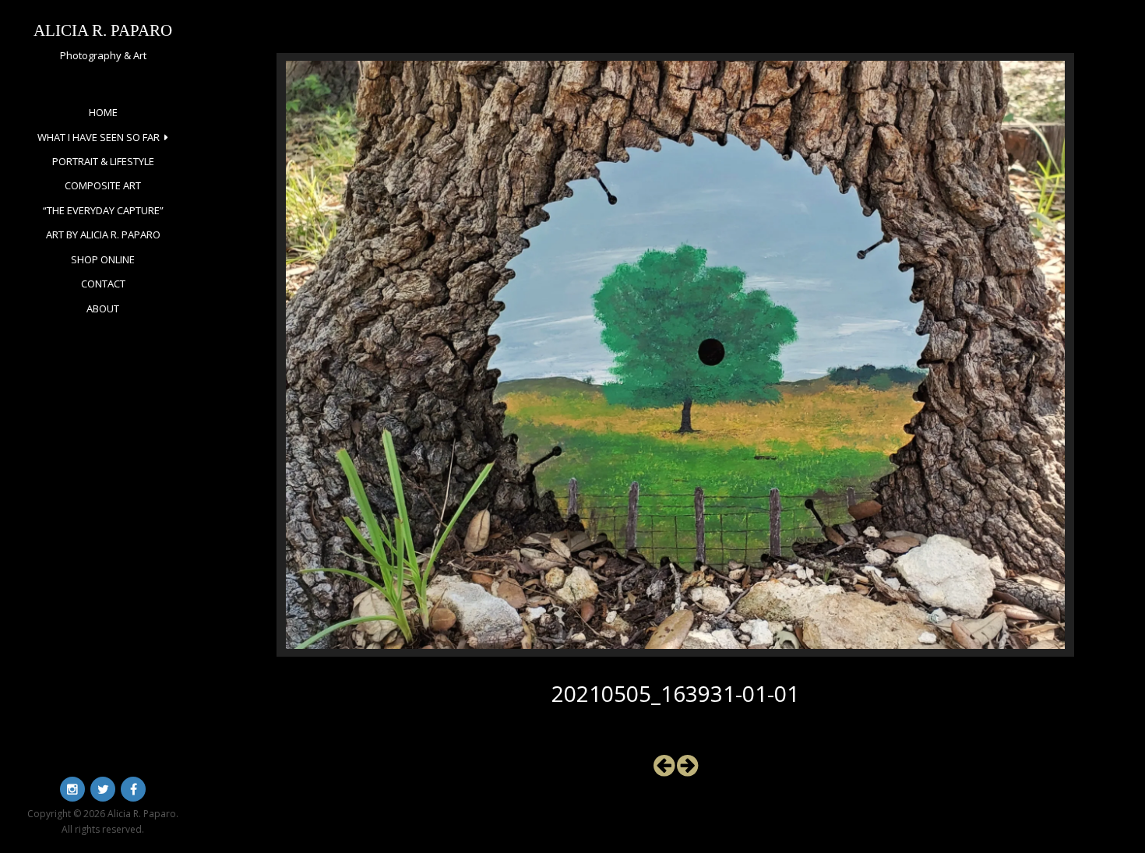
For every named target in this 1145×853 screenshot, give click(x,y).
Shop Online (103, 259)
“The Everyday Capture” (103, 210)
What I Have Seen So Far (98, 137)
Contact (103, 284)
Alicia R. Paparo (102, 30)
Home (103, 112)
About (102, 308)
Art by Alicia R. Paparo (103, 234)
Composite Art (103, 185)
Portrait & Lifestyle (103, 161)
